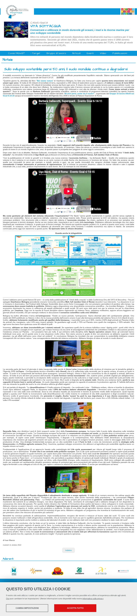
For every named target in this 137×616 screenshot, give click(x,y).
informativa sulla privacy (93, 598)
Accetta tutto (75, 608)
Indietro (68, 550)
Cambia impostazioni (27, 608)
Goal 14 (44, 23)
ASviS (36, 23)
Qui (7, 598)
